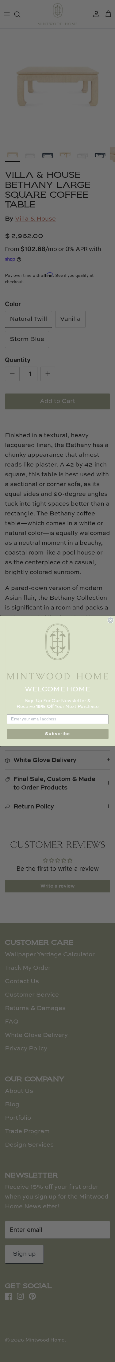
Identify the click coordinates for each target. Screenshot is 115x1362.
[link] (58, 651)
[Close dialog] (110, 620)
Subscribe (57, 734)
